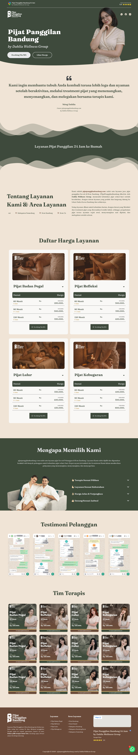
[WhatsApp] (122, 14)
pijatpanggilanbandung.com (71, 108)
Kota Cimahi (73, 724)
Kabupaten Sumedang (76, 732)
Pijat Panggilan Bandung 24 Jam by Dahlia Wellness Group (110, 733)
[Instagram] (130, 14)
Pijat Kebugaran (56, 729)
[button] (132, 748)
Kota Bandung (73, 721)
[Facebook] (126, 14)
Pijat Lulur (54, 726)
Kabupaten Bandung (75, 726)
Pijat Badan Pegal (56, 721)
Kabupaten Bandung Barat (77, 729)
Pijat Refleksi (55, 724)
